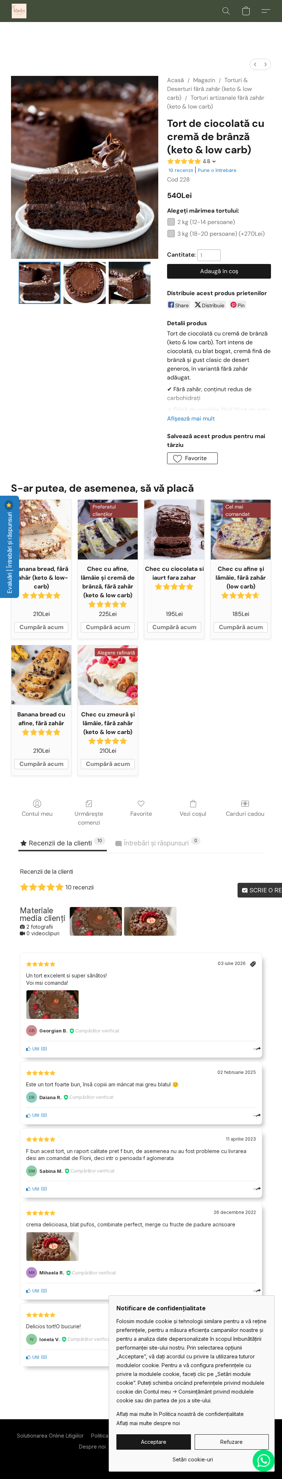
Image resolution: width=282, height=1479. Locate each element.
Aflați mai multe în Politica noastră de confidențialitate (180, 1414)
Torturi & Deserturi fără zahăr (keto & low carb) (209, 89)
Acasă (175, 80)
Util (35, 1049)
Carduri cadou (245, 814)
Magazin (204, 80)
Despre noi (92, 1446)
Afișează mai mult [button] (191, 418)
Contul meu (37, 814)
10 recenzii (181, 170)
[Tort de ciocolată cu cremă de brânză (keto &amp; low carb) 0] (40, 283)
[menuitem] (255, 64)
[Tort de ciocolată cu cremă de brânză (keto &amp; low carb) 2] (130, 283)
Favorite (141, 814)
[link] (192, 1457)
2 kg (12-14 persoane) (206, 222)
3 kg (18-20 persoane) (221, 234)
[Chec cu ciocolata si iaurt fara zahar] (174, 529)
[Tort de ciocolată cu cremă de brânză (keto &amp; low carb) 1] (85, 283)
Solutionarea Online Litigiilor (50, 1435)
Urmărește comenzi (89, 818)
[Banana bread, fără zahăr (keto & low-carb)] (41, 529)
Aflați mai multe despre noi (148, 1423)
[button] (19, 11)
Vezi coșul (193, 814)
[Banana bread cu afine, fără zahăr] (41, 675)
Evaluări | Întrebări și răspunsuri (9, 552)
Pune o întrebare (217, 170)
